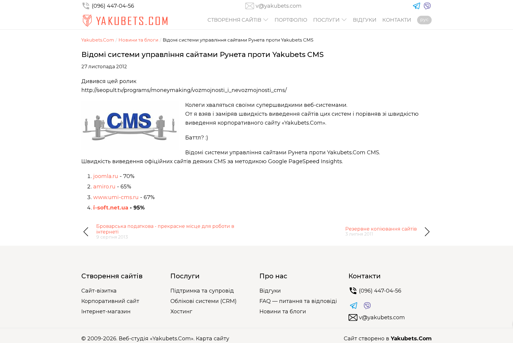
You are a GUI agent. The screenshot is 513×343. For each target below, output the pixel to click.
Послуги (326, 20)
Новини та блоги (138, 40)
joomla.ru (105, 176)
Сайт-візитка (99, 291)
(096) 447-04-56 (113, 6)
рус (424, 19)
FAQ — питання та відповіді (298, 301)
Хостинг (181, 311)
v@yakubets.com (279, 6)
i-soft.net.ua (110, 207)
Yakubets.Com (97, 40)
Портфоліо (291, 20)
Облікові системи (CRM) (203, 301)
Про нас (273, 276)
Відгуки (364, 20)
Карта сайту (212, 338)
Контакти (396, 20)
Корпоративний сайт (110, 301)
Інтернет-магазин (106, 311)
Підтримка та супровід (202, 291)
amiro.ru (104, 186)
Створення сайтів (234, 20)
